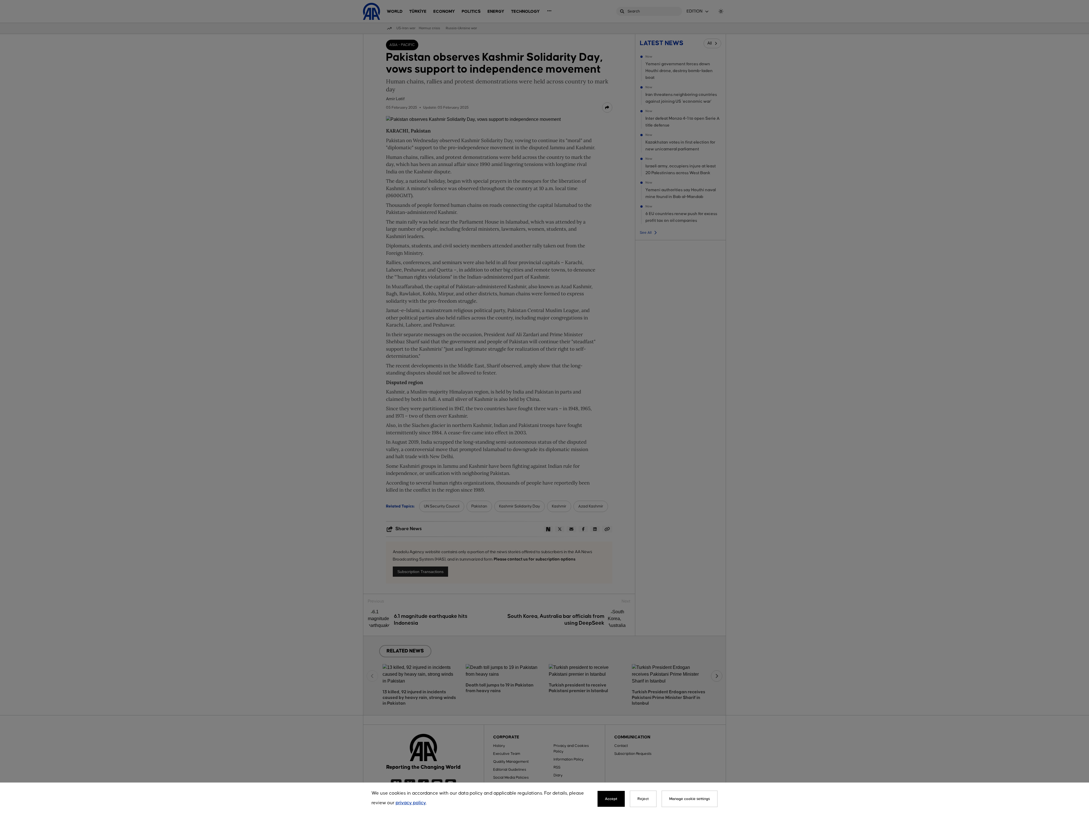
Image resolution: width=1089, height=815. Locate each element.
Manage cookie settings (689, 799)
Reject (643, 799)
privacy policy (411, 803)
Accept (611, 799)
